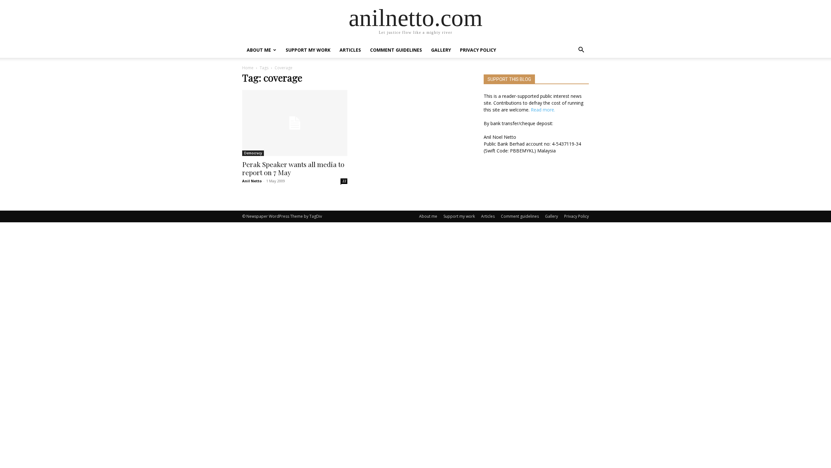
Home (248, 68)
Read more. (543, 110)
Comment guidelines (396, 50)
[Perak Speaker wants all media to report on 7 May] (294, 123)
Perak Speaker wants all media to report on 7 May (293, 168)
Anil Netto (252, 180)
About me (259, 50)
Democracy (253, 153)
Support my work (308, 50)
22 (344, 181)
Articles (350, 50)
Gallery (441, 50)
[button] (581, 50)
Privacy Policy (478, 50)
